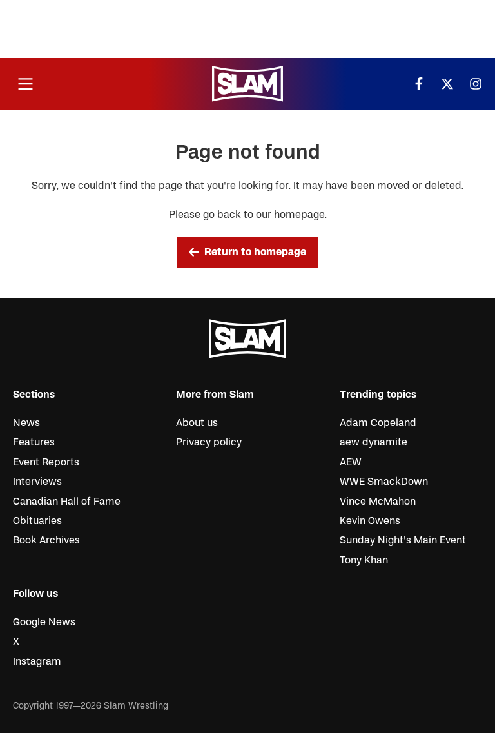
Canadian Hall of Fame (67, 501)
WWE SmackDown (384, 481)
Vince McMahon (378, 501)
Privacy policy (209, 442)
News (26, 423)
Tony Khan (364, 560)
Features (34, 442)
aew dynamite (373, 442)
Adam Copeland (378, 423)
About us (197, 423)
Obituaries (37, 521)
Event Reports (46, 462)
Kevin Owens (370, 521)
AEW (351, 462)
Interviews (37, 481)
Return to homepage (255, 252)
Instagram (37, 661)
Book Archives (46, 540)
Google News (44, 622)
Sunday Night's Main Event (403, 540)
